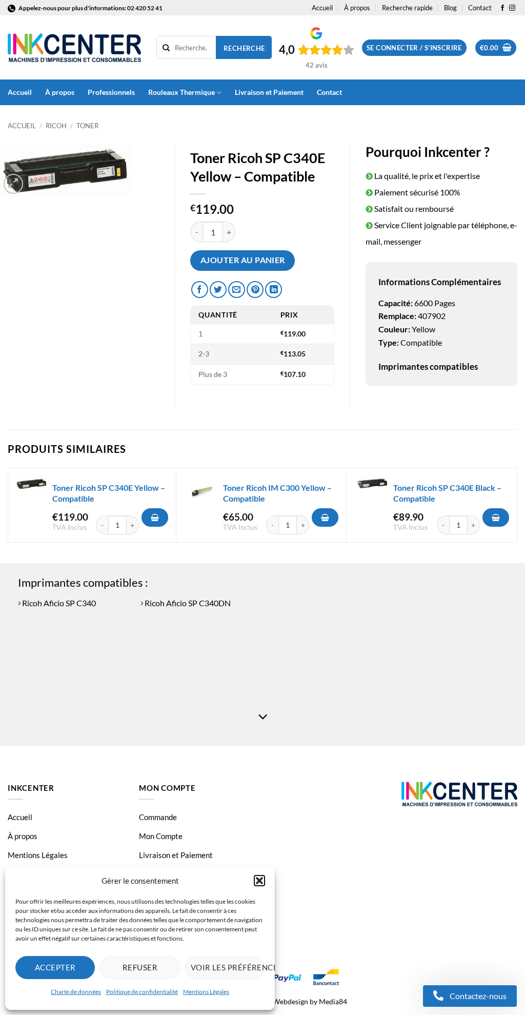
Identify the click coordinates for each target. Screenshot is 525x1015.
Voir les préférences (228, 967)
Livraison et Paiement (269, 92)
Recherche (244, 48)
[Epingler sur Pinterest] (255, 289)
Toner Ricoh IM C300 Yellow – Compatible (277, 493)
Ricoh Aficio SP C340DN (187, 603)
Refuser (140, 967)
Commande (158, 817)
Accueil (322, 8)
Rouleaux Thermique (181, 92)
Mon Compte (161, 836)
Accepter (55, 967)
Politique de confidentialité (142, 992)
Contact (480, 8)
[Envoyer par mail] (236, 289)
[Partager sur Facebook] (199, 289)
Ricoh (56, 126)
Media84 (333, 1001)
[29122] (155, 517)
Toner (87, 126)
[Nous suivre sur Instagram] (512, 8)
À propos (357, 8)
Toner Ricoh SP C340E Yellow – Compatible (108, 493)
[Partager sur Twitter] (218, 289)
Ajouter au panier (242, 260)
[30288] (325, 517)
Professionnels (111, 92)
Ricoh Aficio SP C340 (58, 603)
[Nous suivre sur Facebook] (502, 8)
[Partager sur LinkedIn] (273, 289)
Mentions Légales (206, 992)
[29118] (495, 517)
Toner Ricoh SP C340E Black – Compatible (447, 493)
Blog (450, 8)
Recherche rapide (407, 8)
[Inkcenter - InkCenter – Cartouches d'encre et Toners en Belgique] (74, 47)
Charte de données (76, 992)
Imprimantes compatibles (428, 366)
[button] (259, 880)
